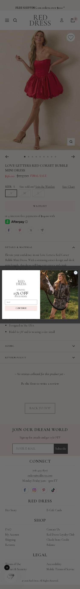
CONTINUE (21, 308)
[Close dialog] (75, 272)
